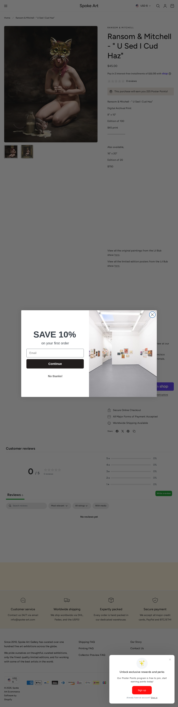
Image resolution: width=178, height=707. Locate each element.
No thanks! (55, 376)
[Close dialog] (152, 315)
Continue (55, 364)
